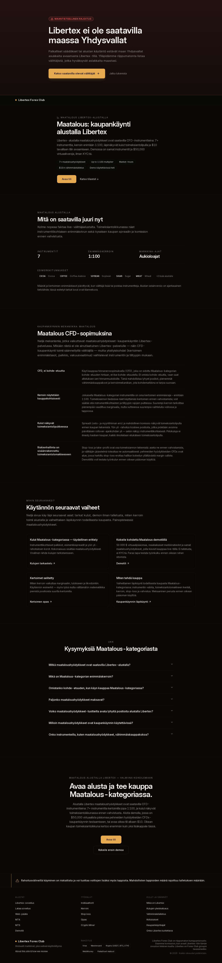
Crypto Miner (88, 925)
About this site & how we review (31, 951)
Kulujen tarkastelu (41, 563)
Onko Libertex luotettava (160, 930)
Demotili (121, 563)
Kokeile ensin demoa (111, 849)
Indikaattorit (87, 902)
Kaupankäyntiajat (156, 925)
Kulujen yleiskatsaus (157, 908)
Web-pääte (21, 914)
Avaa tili (66, 179)
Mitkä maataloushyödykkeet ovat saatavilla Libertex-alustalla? (89, 665)
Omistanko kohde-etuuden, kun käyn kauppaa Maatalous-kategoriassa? (96, 688)
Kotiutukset (152, 919)
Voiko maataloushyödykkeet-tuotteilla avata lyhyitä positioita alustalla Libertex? (101, 711)
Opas (84, 919)
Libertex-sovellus (24, 902)
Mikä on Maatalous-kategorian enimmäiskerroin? (81, 676)
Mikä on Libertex (155, 902)
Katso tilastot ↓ (89, 179)
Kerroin (85, 908)
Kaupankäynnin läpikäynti (132, 601)
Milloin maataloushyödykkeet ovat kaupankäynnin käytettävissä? (91, 723)
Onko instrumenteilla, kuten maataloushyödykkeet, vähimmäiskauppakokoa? (99, 734)
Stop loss (86, 914)
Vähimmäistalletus (156, 914)
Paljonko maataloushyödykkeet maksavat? (76, 699)
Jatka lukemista (118, 73)
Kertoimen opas (39, 601)
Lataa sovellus (23, 908)
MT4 (17, 919)
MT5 (17, 925)
